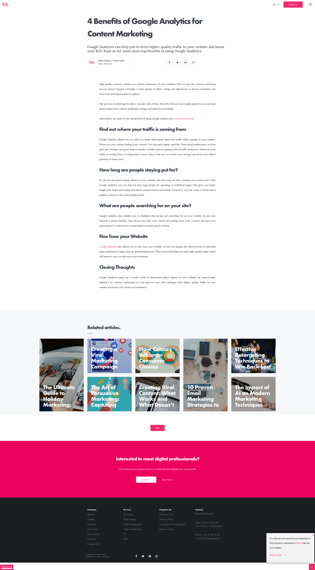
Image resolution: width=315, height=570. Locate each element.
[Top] (312, 567)
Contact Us (145, 480)
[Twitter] (177, 62)
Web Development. (133, 524)
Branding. (128, 514)
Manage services (6, 566)
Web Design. (129, 519)
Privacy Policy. (166, 519)
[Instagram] (156, 556)
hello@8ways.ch (211, 538)
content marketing (183, 118)
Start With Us (167, 480)
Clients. (91, 519)
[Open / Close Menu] (310, 4)
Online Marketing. (132, 529)
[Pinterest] (150, 556)
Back (157, 428)
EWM (298, 543)
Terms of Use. (166, 514)
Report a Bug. (166, 529)
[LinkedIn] (185, 62)
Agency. (91, 514)
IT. (124, 534)
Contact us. (293, 5)
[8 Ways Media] (5, 4)
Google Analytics (108, 246)
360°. (126, 539)
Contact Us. (93, 544)
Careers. (91, 539)
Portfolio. (92, 524)
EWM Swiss (275, 555)
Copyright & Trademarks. (172, 524)
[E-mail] (193, 62)
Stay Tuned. (93, 534)
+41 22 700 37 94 (211, 534)
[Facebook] (169, 62)
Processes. (92, 529)
